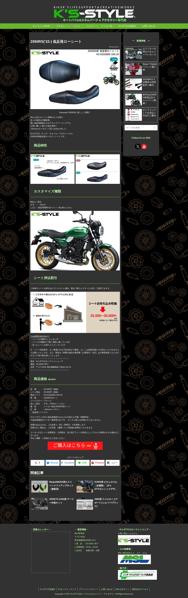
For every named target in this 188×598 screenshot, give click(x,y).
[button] (112, 463)
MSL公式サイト (122, 589)
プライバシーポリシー (88, 589)
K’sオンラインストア (67, 589)
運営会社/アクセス (140, 589)
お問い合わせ (107, 589)
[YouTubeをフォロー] (144, 146)
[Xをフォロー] (138, 146)
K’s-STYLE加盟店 (47, 589)
